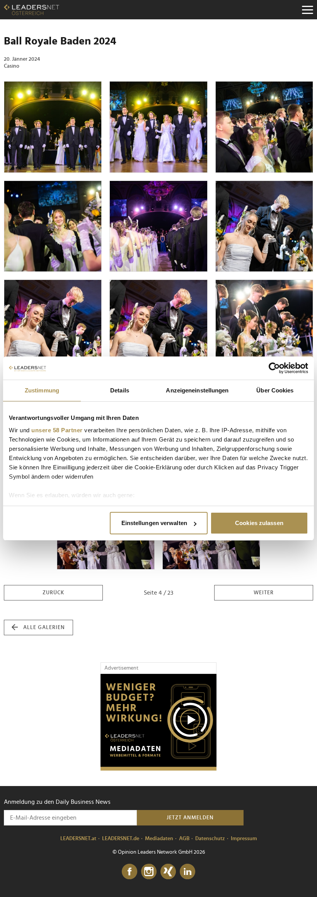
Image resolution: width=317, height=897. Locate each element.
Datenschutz (210, 838)
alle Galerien (44, 627)
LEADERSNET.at (78, 838)
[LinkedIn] (187, 872)
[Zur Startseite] (31, 9)
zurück (53, 592)
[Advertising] (158, 722)
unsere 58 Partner (57, 430)
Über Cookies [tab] (274, 390)
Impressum (244, 838)
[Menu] (307, 9)
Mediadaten (159, 838)
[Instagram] (149, 872)
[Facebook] (129, 872)
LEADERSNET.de (120, 838)
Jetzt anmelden (190, 817)
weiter (264, 592)
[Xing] (168, 872)
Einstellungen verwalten (154, 523)
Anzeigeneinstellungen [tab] (197, 390)
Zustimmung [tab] (42, 390)
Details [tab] (119, 390)
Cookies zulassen (259, 523)
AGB (184, 838)
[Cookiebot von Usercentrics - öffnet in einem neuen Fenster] (274, 368)
